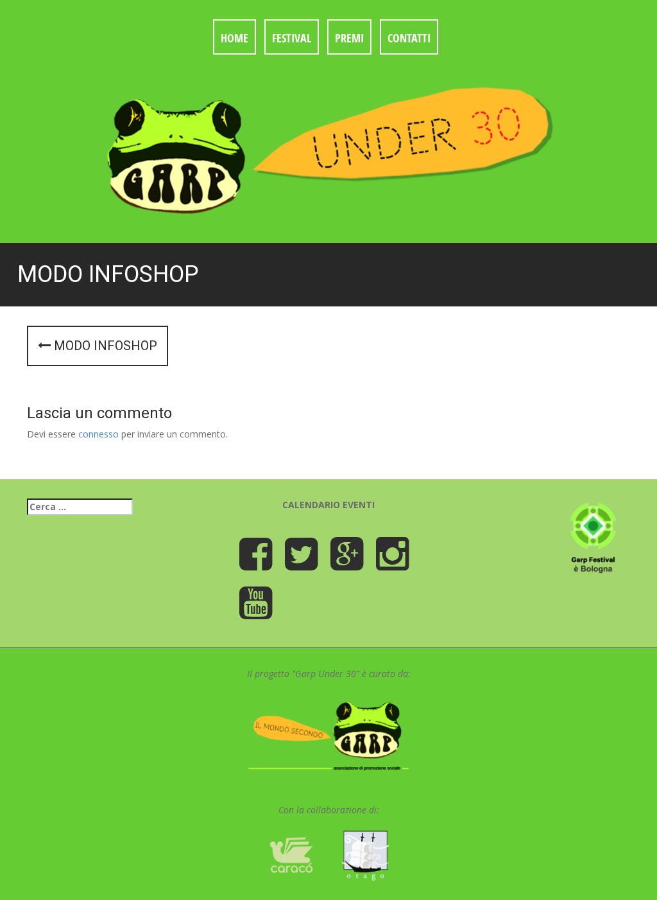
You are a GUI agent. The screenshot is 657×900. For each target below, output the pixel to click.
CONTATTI (409, 38)
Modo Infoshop (104, 345)
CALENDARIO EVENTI (328, 505)
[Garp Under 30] (328, 147)
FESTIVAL (291, 38)
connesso (98, 434)
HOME (234, 38)
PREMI (349, 38)
